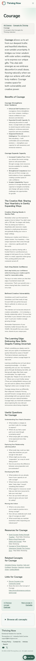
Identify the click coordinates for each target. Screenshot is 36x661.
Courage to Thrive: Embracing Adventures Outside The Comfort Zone (19, 548)
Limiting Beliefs (14, 570)
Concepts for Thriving (20, 25)
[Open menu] (33, 3)
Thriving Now (14, 3)
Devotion (14, 567)
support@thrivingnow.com (10, 638)
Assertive (20, 565)
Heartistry (21, 567)
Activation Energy (10, 565)
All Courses (8, 25)
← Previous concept (8, 605)
